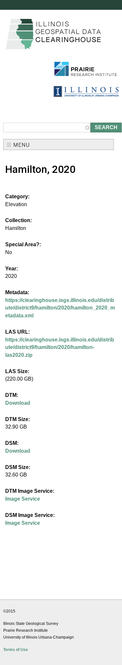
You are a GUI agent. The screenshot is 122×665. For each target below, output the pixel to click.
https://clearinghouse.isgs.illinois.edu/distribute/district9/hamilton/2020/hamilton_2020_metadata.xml (60, 307)
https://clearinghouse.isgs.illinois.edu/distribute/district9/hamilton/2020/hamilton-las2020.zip (59, 347)
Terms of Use (15, 649)
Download (17, 403)
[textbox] (46, 127)
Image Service (22, 499)
